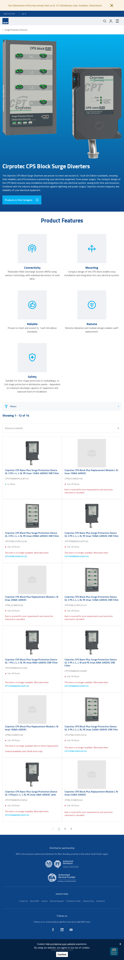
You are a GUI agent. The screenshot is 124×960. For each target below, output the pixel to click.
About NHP (34, 901)
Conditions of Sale (73, 901)
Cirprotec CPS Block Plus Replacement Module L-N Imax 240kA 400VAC (91, 793)
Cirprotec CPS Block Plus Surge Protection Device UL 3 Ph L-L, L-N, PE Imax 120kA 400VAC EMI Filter (92, 598)
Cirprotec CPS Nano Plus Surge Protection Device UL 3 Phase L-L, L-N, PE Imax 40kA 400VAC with (31, 793)
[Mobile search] (104, 21)
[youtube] (71, 929)
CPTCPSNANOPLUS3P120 (76, 556)
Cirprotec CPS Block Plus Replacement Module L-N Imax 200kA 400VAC (31, 598)
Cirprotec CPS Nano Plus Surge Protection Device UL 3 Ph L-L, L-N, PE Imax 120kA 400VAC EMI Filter (32, 472)
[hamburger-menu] (117, 21)
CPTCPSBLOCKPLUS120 (16, 556)
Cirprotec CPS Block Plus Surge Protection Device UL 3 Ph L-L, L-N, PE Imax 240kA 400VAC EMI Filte (91, 728)
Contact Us (23, 901)
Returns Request (57, 901)
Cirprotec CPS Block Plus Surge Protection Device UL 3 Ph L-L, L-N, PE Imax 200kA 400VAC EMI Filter (32, 534)
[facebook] (52, 929)
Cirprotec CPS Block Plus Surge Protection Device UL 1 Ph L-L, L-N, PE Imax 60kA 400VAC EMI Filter (31, 661)
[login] (111, 21)
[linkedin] (62, 929)
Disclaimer (100, 901)
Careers (44, 901)
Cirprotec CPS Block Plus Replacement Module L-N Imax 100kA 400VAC (91, 472)
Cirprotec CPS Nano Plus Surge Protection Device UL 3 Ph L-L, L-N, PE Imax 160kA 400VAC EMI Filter (92, 534)
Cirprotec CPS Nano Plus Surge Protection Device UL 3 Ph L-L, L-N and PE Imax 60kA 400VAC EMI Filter (91, 662)
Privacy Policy (88, 901)
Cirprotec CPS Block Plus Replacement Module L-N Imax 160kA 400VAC (31, 728)
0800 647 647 (9, 13)
